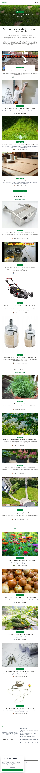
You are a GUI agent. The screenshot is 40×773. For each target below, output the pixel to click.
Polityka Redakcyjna (34, 762)
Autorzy (3, 746)
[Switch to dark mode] (35, 2)
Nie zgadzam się (12, 767)
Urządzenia (20, 230)
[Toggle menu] (37, 2)
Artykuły (22, 724)
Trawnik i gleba (20, 11)
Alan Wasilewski (4, 752)
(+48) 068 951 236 (6, 741)
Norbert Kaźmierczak (5, 749)
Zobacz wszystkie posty (20, 199)
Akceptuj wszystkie (12, 769)
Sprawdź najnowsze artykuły (20, 191)
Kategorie (22, 746)
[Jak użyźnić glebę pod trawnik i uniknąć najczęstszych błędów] (20, 61)
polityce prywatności (16, 764)
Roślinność (20, 401)
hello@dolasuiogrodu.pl (7, 742)
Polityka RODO (27, 762)
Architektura (22, 754)
